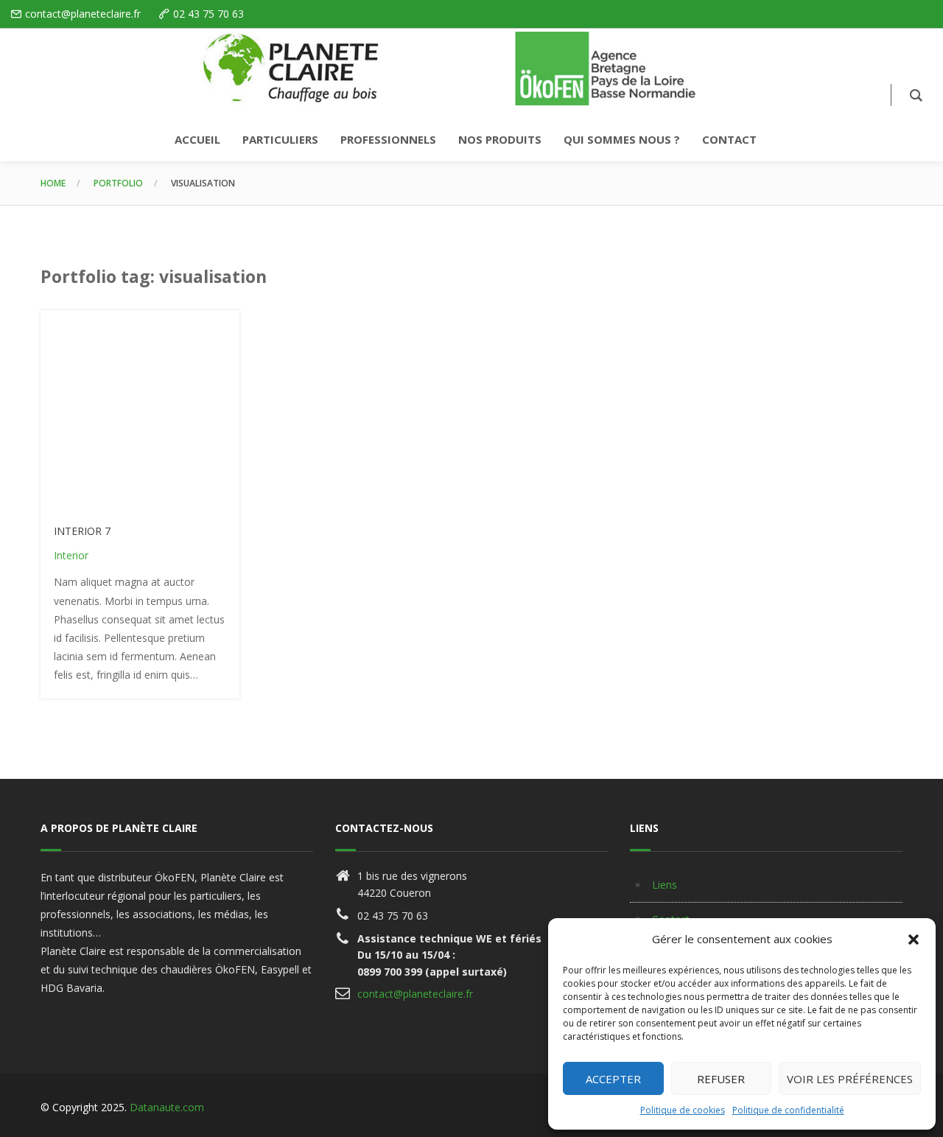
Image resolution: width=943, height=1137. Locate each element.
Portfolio (118, 183)
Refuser (721, 1078)
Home (53, 183)
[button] (913, 939)
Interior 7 (82, 531)
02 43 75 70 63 (208, 14)
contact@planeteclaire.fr (415, 994)
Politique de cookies (682, 1110)
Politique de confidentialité (788, 1110)
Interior (71, 555)
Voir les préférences (850, 1078)
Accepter (613, 1078)
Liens (664, 885)
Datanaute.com (167, 1107)
